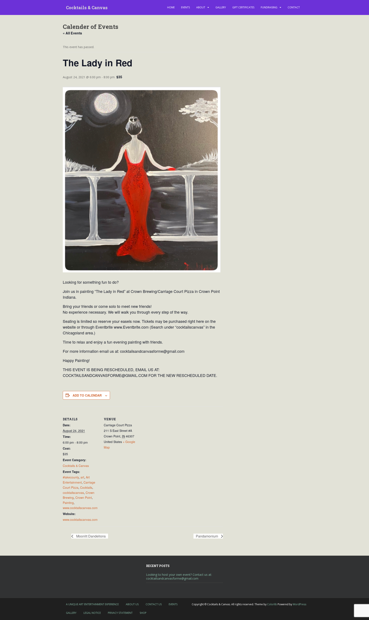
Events (185, 7)
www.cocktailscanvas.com (80, 508)
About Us (132, 604)
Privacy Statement (120, 613)
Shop (143, 613)
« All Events (72, 33)
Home (171, 7)
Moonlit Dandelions (90, 536)
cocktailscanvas (73, 492)
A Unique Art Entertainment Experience (92, 604)
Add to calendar (87, 395)
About (200, 7)
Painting (68, 502)
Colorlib (272, 604)
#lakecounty (71, 477)
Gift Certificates (243, 7)
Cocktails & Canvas (87, 7)
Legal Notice (92, 613)
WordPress (299, 604)
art (82, 477)
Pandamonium (207, 536)
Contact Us (154, 604)
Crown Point (83, 497)
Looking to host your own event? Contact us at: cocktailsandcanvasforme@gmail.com (179, 576)
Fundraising (269, 7)
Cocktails (86, 487)
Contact (294, 7)
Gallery (220, 7)
